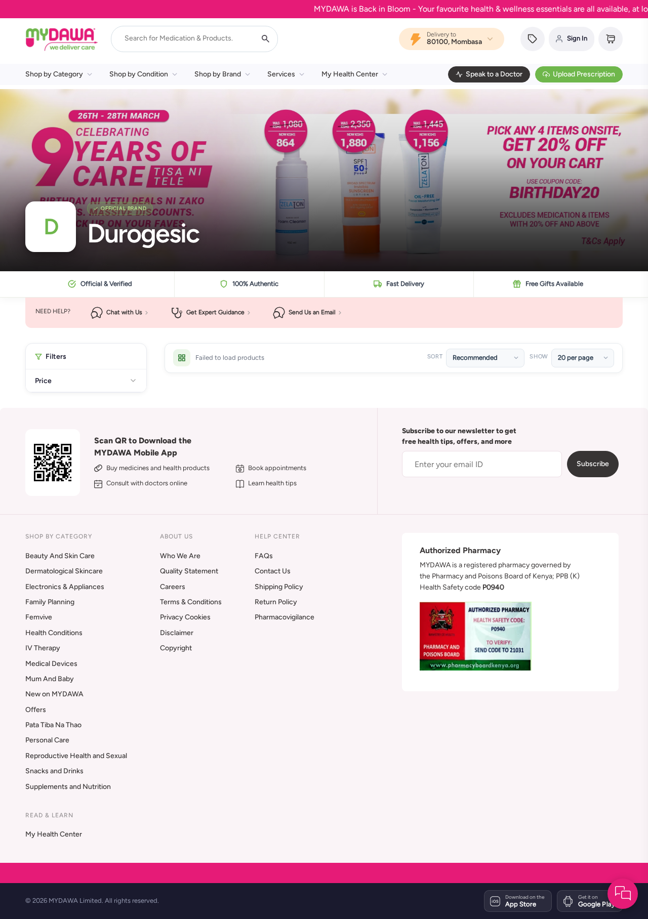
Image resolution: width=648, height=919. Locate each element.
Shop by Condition (138, 74)
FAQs (264, 556)
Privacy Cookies (185, 617)
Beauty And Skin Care (60, 556)
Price (43, 381)
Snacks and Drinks (54, 771)
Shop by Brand (217, 74)
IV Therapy (42, 648)
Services (281, 74)
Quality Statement (189, 571)
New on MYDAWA (54, 694)
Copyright (176, 648)
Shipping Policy (279, 586)
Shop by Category (54, 74)
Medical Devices (51, 663)
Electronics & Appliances (64, 586)
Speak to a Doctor (494, 74)
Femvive (38, 617)
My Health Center (349, 74)
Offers (35, 709)
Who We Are (180, 556)
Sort (435, 356)
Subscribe (593, 463)
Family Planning (49, 602)
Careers (172, 586)
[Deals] (532, 39)
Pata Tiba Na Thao (53, 725)
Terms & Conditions (191, 602)
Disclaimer (176, 633)
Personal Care (47, 740)
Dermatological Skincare (64, 571)
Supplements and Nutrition (68, 786)
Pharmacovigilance (284, 617)
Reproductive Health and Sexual (76, 755)
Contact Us (273, 571)
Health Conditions (54, 633)
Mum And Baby (49, 679)
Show (539, 356)
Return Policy (276, 602)
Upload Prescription (584, 74)
